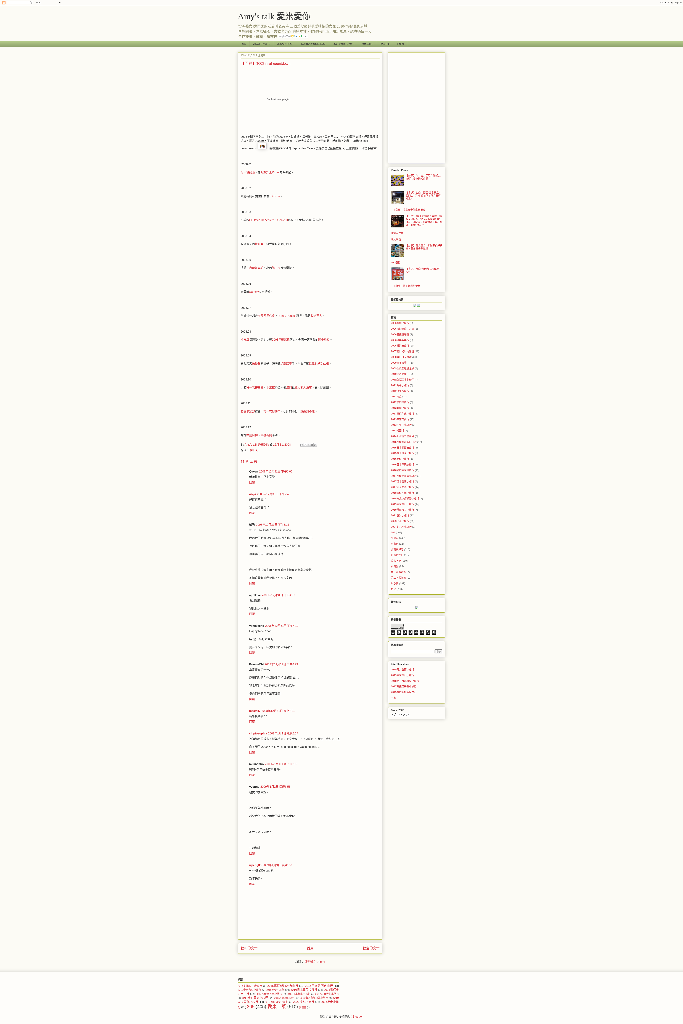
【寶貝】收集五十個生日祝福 (409, 209)
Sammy (254, 291)
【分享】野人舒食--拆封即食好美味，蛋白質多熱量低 (424, 247)
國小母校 (324, 339)
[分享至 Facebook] (312, 445)
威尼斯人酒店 (303, 387)
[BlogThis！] (305, 445)
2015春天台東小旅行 (402, 453)
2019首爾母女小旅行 (402, 509)
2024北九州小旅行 (401, 526)
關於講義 (396, 239)
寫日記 (254, 450)
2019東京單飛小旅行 (402, 504)
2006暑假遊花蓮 (400, 334)
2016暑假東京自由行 (402, 470)
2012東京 (396, 396)
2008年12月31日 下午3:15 (272, 524)
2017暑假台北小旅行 (327, 994)
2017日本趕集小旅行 (402, 481)
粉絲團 (400, 44)
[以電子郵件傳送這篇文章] (301, 445)
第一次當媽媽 (398, 572)
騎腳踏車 (286, 363)
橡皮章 (245, 339)
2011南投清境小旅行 (402, 379)
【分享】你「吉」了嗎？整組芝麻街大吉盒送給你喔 (423, 177)
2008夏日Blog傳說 (401, 357)
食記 (393, 589)
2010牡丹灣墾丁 (400, 373)
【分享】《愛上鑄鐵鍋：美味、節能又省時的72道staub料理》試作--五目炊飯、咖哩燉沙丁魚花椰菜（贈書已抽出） (424, 220)
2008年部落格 (281, 339)
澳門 (289, 387)
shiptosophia (258, 733)
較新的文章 (249, 948)
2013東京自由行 (400, 419)
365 (393, 532)
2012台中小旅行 (400, 385)
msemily (254, 710)
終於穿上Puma (270, 172)
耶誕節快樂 (397, 233)
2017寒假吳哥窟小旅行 (404, 475)
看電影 (394, 566)
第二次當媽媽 (398, 577)
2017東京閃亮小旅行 (344, 44)
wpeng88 (255, 865)
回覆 (252, 482)
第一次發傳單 (271, 411)
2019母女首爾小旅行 (402, 669)
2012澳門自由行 (400, 402)
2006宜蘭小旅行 (400, 323)
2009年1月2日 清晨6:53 (275, 786)
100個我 (395, 262)
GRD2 (276, 196)
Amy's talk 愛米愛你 (274, 16)
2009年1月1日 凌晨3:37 (283, 733)
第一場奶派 (248, 172)
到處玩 (394, 543)
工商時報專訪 (254, 267)
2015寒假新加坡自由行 (404, 441)
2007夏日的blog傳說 (402, 351)
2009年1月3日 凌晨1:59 (278, 865)
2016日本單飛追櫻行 (402, 464)
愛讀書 (302, 1007)
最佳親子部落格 (319, 363)
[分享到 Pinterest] (315, 445)
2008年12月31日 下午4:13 (278, 595)
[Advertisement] (416, 107)
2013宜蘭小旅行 (400, 407)
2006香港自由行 (400, 345)
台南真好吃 (367, 44)
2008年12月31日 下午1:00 (275, 471)
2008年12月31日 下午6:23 (281, 664)
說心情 (394, 583)
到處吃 (394, 538)
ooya (252, 494)
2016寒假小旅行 (400, 458)
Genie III (282, 220)
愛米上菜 (385, 44)
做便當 (256, 363)
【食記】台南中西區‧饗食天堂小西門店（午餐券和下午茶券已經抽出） (423, 195)
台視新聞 (266, 435)
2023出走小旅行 (261, 44)
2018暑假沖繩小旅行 (402, 492)
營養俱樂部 (248, 411)
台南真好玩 (397, 555)
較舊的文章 (371, 948)
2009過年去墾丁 (400, 362)
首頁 (244, 44)
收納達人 (316, 315)
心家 (393, 697)
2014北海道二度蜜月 (402, 436)
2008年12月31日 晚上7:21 (278, 710)
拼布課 (259, 244)
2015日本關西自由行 (402, 447)
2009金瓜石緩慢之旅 (402, 368)
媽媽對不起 (307, 411)
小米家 (270, 387)
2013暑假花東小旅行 (402, 413)
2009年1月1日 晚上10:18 (281, 764)
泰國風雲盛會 (266, 315)
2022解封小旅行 (285, 44)
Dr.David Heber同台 (261, 220)
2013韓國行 (397, 430)
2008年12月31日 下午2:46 (273, 494)
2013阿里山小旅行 (401, 424)
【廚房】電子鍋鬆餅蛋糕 (406, 285)
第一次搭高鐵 (254, 387)
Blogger (357, 1016)
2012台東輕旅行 (400, 391)
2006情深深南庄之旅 (402, 328)
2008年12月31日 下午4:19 (281, 625)
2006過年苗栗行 (400, 340)
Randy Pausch (287, 315)
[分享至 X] (308, 445)
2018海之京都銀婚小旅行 (313, 44)
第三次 (276, 267)
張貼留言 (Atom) (315, 961)
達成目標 (252, 435)
